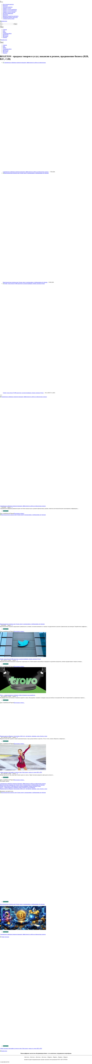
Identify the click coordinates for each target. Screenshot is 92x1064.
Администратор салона (8, 18)
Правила (5, 37)
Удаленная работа (7, 33)
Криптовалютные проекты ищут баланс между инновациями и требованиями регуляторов (25, 282)
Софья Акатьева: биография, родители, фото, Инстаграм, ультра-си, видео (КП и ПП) (21, 849)
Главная (5, 29)
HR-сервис (5, 36)
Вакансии (5, 5)
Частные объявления (8, 13)
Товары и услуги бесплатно (9, 10)
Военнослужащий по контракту (10, 16)
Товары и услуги (7, 8)
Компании (5, 14)
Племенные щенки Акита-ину (10, 17)
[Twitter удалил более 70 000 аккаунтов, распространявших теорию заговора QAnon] (23, 656)
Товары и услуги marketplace (10, 9)
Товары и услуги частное (9, 12)
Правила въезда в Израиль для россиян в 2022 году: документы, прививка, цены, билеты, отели (23, 813)
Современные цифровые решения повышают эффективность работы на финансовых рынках (26, 171)
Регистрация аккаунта (8, 4)
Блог (4, 30)
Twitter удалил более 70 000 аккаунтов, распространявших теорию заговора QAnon (23, 392)
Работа (4, 32)
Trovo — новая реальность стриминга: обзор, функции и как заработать (17, 695)
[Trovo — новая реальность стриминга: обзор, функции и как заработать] (23, 692)
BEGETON (5, 34)
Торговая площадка (7, 7)
